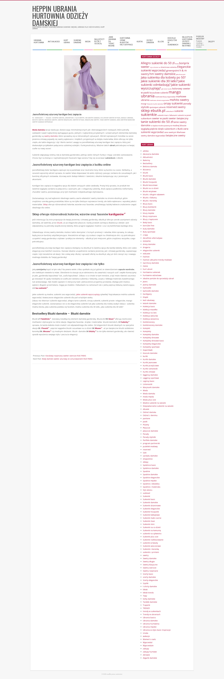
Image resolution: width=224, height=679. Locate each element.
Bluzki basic (148, 176)
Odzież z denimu (150, 415)
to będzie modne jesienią (160, 125)
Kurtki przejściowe (151, 365)
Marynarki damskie (151, 387)
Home (145, 266)
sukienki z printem (151, 552)
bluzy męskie (148, 213)
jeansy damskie (149, 284)
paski (145, 421)
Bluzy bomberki (149, 207)
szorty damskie (149, 577)
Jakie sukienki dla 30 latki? (159, 81)
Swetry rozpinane (150, 571)
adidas (146, 151)
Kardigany (39, 118)
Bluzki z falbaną (150, 197)
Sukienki (146, 496)
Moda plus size (149, 400)
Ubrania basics (149, 617)
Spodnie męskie (150, 480)
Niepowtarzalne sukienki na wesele (158, 406)
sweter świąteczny (65, 120)
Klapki (145, 297)
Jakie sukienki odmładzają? (163, 83)
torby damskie (149, 599)
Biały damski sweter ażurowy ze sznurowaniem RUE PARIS (67, 359)
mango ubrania (127, 118)
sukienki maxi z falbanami (167, 115)
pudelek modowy (150, 446)
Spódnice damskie (151, 468)
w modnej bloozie (178, 125)
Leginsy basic (148, 381)
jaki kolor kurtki (166, 89)
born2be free (148, 225)
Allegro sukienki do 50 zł (157, 63)
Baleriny (146, 160)
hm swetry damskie (92, 118)
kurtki (145, 356)
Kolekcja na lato (149, 312)
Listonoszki (147, 384)
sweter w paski (78, 120)
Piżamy (146, 424)
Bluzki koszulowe (150, 185)
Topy (145, 595)
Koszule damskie (150, 353)
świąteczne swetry (92, 120)
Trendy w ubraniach (151, 614)
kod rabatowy (149, 300)
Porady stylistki (149, 437)
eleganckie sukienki (151, 250)
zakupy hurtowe (150, 651)
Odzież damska (149, 412)
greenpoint (69, 118)
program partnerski (151, 443)
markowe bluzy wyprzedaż (165, 97)
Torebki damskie (150, 602)
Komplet (146, 328)
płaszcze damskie (150, 431)
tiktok (145, 589)
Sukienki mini (149, 524)
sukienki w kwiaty (150, 543)
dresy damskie (149, 244)
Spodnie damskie (150, 474)
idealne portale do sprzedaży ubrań (158, 278)
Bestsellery (147, 163)
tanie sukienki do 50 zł (157, 122)
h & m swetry (79, 118)
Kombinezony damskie (152, 325)
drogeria (146, 247)
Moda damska (38, 130)
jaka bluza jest (180, 74)
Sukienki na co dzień (152, 527)
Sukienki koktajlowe (151, 515)
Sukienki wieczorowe (152, 546)
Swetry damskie (149, 558)
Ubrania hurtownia (151, 623)
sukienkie (149, 114)
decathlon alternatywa (152, 238)
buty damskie (149, 228)
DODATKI (147, 241)
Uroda (145, 633)
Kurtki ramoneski (150, 368)
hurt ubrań (147, 269)
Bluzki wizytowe (149, 191)
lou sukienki (41, 288)
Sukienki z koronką (151, 549)
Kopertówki (148, 350)
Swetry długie (149, 561)
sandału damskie (150, 456)
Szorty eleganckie (150, 580)
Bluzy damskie (149, 210)
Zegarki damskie (150, 658)
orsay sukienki (173, 103)
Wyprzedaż (147, 642)
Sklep (45, 204)
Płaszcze (146, 428)
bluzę (177, 64)
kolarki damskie (149, 303)
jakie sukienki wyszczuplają (88, 294)
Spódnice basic (149, 465)
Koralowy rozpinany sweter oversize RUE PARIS (66, 355)
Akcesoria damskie (151, 154)
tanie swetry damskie (108, 120)
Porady (146, 434)
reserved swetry (51, 120)
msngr (144, 103)
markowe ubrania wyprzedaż (159, 100)
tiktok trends (148, 592)
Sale (144, 452)
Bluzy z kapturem (150, 219)
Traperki (146, 605)
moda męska (148, 396)
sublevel (146, 493)
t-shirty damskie (150, 586)
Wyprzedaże (148, 645)
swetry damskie (51, 136)
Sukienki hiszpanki (151, 512)
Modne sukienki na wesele (154, 403)
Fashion (146, 256)
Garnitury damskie (151, 263)
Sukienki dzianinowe (152, 505)
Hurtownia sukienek (151, 272)
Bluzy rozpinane (150, 216)
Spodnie (146, 471)
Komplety (147, 331)
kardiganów (116, 214)
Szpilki (145, 583)
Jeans (145, 281)
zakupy (146, 648)
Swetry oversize (149, 568)
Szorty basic (148, 574)
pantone (146, 418)
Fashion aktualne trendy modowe (157, 260)
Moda (145, 390)
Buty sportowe (149, 232)
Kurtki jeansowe (150, 362)
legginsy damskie (150, 375)
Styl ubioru (147, 490)
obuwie (146, 409)
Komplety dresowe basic (153, 340)
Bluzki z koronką (150, 200)
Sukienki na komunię (152, 530)
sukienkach (170, 111)
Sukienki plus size (150, 536)
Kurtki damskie (149, 359)
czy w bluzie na (155, 67)
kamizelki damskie (151, 291)
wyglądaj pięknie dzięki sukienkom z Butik (162, 128)
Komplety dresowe (151, 337)
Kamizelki (147, 288)
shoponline (148, 459)
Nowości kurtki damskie (155, 104)
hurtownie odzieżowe (152, 275)
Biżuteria (147, 169)
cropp (145, 235)
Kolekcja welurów (150, 316)
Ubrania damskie (150, 620)
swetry (146, 555)
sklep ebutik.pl (153, 110)
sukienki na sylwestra (152, 533)
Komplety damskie (151, 334)
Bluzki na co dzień (151, 188)
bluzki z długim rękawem (153, 194)
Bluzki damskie (149, 179)
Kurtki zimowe (149, 372)
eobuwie (146, 253)
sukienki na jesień (184, 115)
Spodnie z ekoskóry (151, 484)
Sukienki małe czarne (152, 518)
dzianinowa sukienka (169, 67)
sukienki (178, 110)
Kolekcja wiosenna (151, 319)
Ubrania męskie (149, 627)
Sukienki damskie (150, 502)
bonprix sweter (58, 118)
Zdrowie (146, 655)
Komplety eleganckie (152, 344)
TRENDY (146, 608)
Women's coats (149, 639)
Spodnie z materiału (151, 487)
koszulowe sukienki (159, 92)
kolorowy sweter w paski (110, 118)
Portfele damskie (150, 440)
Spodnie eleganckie (151, 477)
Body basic (147, 222)
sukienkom (146, 118)
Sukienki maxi (149, 521)
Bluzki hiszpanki (150, 182)
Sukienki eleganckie (151, 508)
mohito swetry (38, 120)
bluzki (59, 222)
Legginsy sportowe (151, 378)
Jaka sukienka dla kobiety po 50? (163, 77)
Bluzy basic (148, 204)
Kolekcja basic (149, 306)
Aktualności (148, 157)
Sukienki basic (149, 499)
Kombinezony (149, 322)
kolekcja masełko (150, 309)
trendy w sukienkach (152, 611)
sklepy (145, 462)
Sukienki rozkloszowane (153, 540)
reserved (146, 449)
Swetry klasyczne (150, 564)
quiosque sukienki (158, 107)
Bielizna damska (150, 166)
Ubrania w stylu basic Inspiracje (157, 630)
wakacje (146, 636)
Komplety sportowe (151, 347)
